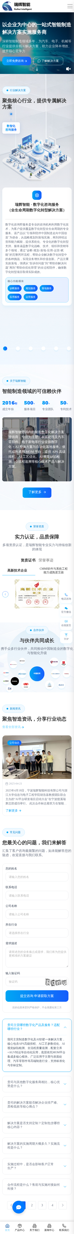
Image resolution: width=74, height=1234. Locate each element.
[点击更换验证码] (56, 981)
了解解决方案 (50, 60)
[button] (5, 348)
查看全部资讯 (12, 727)
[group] (37, 775)
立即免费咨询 (15, 60)
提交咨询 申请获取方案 (37, 996)
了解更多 (35, 492)
